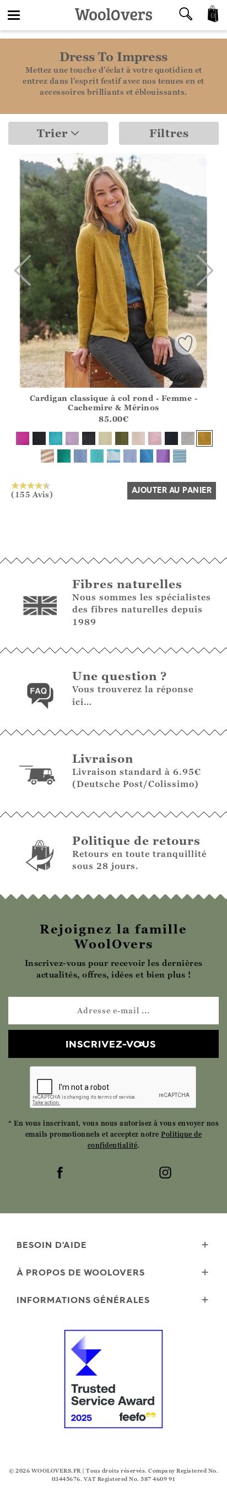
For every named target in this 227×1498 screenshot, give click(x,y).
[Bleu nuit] (171, 438)
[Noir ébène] (39, 438)
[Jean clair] (80, 456)
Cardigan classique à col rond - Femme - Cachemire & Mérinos (114, 402)
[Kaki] (121, 438)
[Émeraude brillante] (64, 456)
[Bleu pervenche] (130, 456)
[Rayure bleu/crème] (179, 456)
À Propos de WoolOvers (81, 1272)
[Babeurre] (105, 438)
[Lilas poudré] (72, 438)
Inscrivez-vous (111, 1044)
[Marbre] (187, 438)
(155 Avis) (32, 494)
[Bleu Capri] (146, 456)
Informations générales (83, 1300)
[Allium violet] (163, 456)
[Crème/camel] (47, 456)
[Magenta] (22, 438)
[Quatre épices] (204, 438)
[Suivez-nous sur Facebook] (61, 1174)
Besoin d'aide (52, 1245)
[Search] (185, 15)
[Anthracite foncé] (88, 438)
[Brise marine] (55, 438)
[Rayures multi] (113, 456)
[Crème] (138, 438)
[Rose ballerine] (154, 438)
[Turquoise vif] (97, 456)
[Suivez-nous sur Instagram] (166, 1174)
